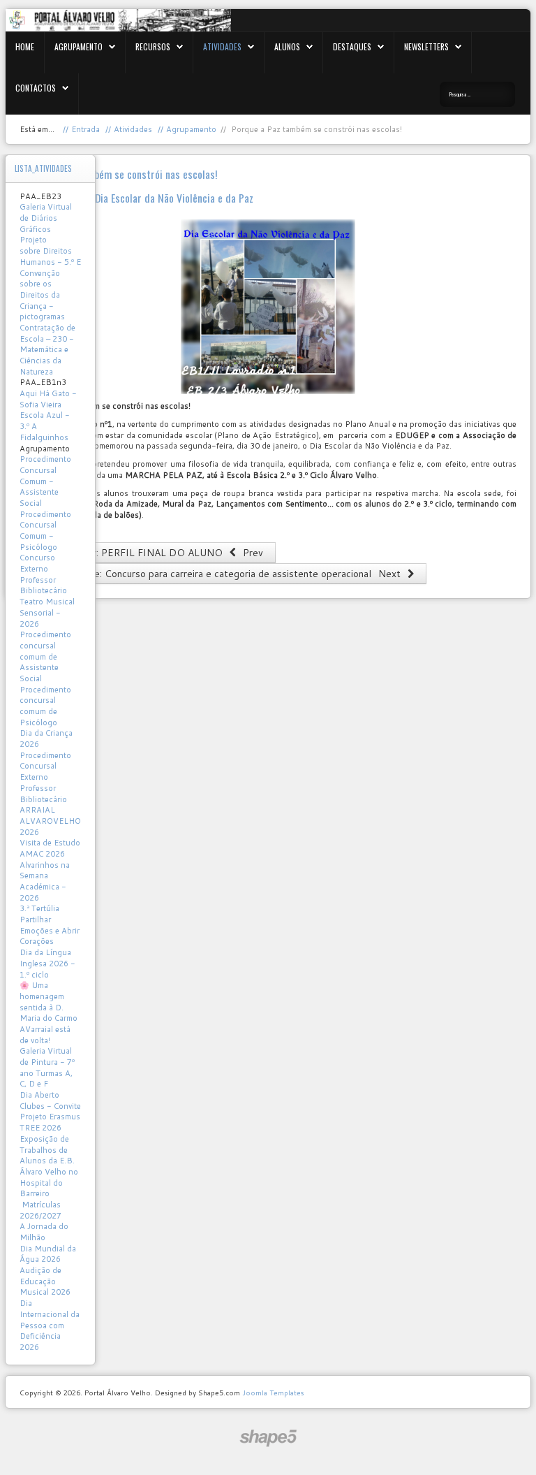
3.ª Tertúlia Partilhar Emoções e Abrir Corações (50, 925)
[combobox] (477, 94)
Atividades (222, 46)
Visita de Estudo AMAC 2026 (50, 848)
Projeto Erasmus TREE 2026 (50, 1122)
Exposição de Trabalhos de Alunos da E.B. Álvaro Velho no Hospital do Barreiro (49, 1166)
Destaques (352, 46)
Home (24, 46)
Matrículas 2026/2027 (40, 1210)
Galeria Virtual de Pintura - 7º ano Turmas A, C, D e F (47, 1067)
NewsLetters (426, 46)
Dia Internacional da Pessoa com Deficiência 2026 (50, 1325)
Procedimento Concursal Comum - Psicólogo (45, 531)
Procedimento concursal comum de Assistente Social (45, 656)
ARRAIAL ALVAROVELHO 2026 (50, 820)
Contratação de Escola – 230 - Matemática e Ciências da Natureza (47, 349)
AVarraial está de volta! (45, 1035)
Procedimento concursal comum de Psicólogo (45, 706)
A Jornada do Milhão (44, 1232)
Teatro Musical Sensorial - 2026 (47, 612)
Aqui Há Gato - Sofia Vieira (48, 399)
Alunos (287, 46)
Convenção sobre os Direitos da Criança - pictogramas (42, 295)
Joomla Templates (273, 1392)
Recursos (152, 46)
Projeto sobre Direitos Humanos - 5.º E (50, 250)
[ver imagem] (268, 306)
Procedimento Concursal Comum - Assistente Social (45, 481)
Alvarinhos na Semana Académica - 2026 (45, 881)
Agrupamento (78, 46)
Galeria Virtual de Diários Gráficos (46, 217)
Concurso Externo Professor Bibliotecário (43, 574)
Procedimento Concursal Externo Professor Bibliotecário (45, 777)
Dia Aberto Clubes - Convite (50, 1100)
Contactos (35, 88)
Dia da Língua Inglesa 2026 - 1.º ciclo (47, 963)
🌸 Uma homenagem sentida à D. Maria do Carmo (48, 1002)
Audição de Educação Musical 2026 (45, 1281)
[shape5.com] (268, 1438)
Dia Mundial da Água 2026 (48, 1254)
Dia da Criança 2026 (46, 738)
